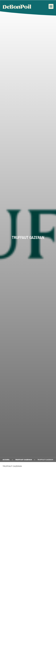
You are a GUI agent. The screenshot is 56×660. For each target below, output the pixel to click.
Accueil (6, 460)
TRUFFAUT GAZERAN (23, 460)
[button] (51, 6)
